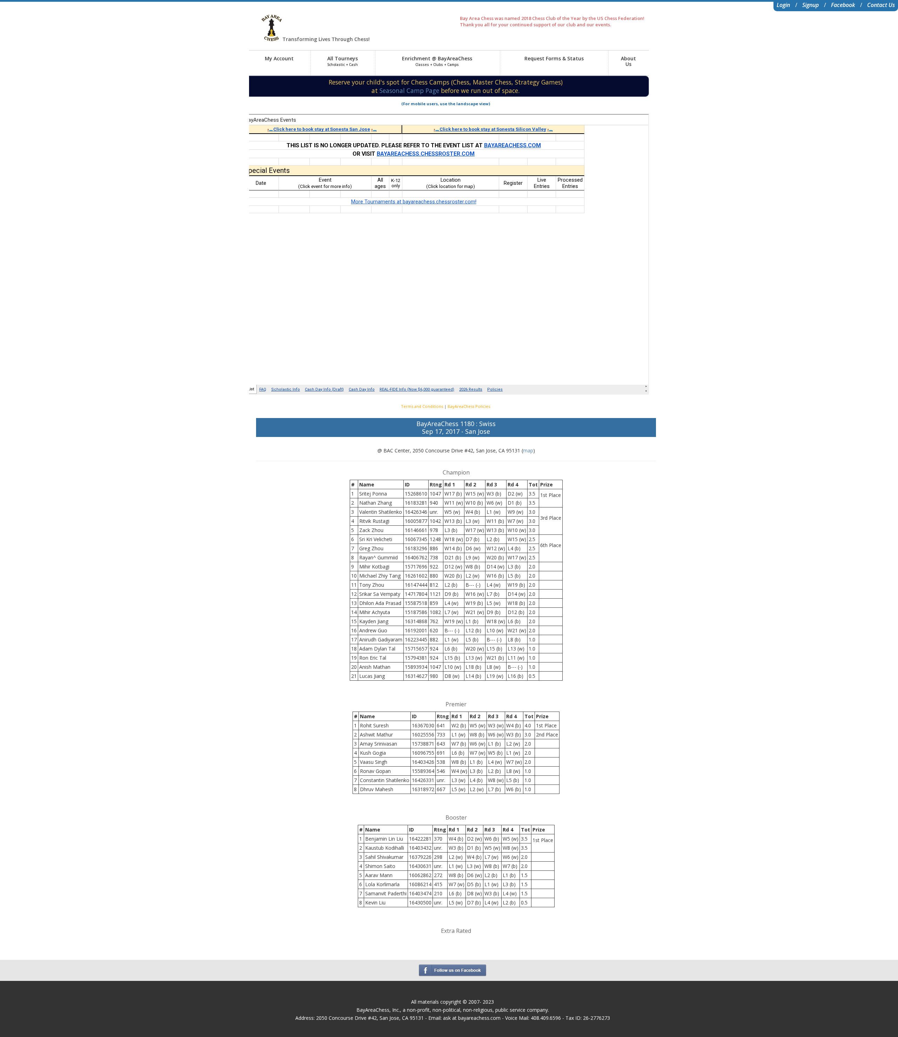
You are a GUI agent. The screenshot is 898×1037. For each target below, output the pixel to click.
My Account (279, 58)
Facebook (843, 5)
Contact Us (881, 5)
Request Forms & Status (554, 58)
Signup (810, 5)
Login (783, 5)
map (528, 450)
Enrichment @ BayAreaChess (437, 61)
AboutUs (628, 61)
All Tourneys (342, 61)
